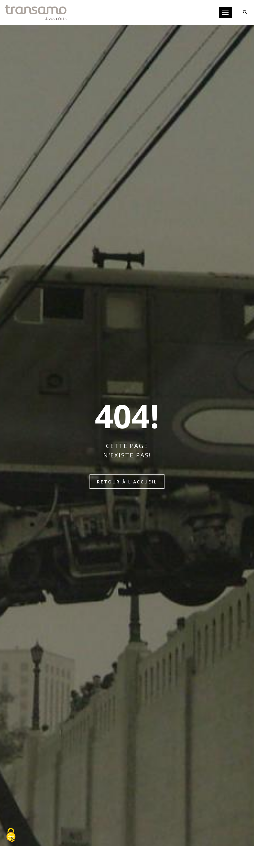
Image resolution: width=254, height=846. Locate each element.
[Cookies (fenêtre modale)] (11, 835)
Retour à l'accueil (127, 482)
